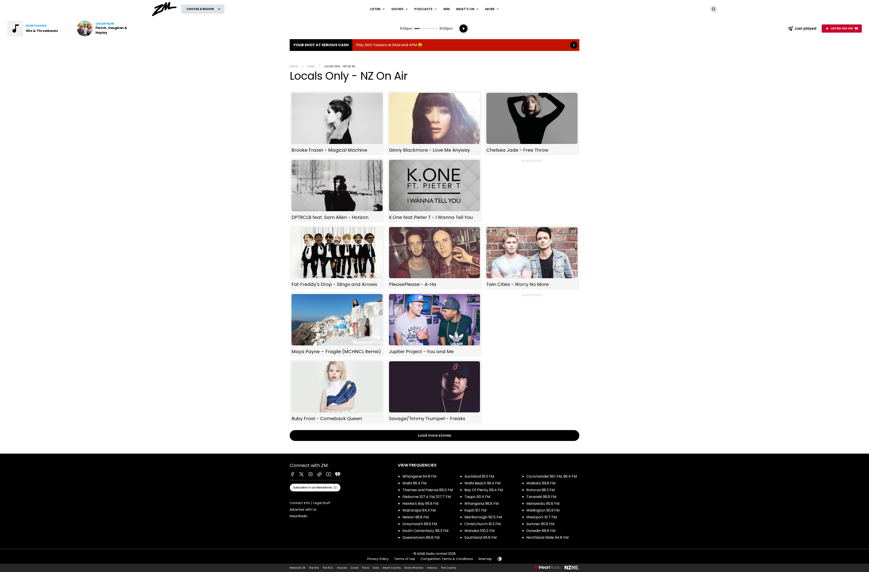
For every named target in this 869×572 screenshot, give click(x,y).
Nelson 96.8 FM (415, 517)
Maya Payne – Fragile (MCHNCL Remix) (337, 324)
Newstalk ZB (297, 568)
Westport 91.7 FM (541, 517)
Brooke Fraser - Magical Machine (337, 123)
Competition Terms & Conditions (446, 559)
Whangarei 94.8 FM (419, 476)
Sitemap (485, 559)
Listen (311, 66)
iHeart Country (391, 568)
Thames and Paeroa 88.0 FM (427, 490)
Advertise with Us (303, 509)
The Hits (314, 568)
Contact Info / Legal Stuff (310, 503)
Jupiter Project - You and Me (434, 324)
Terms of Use (404, 559)
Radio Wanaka (413, 568)
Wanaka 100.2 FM (479, 530)
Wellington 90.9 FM (542, 510)
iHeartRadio (299, 516)
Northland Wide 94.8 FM (547, 537)
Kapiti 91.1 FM (475, 510)
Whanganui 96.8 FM (481, 503)
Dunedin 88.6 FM (540, 530)
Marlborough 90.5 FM (483, 517)
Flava (365, 568)
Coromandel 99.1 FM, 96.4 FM (551, 476)
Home (294, 66)
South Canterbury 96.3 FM (425, 530)
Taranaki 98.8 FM (541, 496)
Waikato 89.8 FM (540, 483)
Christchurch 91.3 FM (482, 524)
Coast (354, 568)
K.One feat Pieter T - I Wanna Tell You (434, 190)
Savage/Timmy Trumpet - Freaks (434, 391)
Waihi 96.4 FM (414, 483)
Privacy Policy (378, 559)
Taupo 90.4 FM (477, 496)
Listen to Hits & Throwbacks (36, 28)
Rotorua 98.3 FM (540, 490)
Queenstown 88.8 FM (420, 537)
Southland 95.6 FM (480, 537)
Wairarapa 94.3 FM (419, 510)
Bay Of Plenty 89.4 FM (483, 490)
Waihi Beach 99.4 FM (482, 483)
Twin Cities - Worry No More (532, 257)
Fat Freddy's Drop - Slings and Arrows (337, 257)
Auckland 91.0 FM (479, 476)
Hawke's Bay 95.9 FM (420, 503)
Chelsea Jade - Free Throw (532, 123)
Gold (376, 568)
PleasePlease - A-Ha (434, 257)
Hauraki (342, 568)
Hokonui (432, 568)
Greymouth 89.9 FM (419, 524)
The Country (448, 568)
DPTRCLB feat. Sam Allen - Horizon (337, 190)
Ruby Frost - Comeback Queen (337, 391)
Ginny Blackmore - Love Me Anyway (434, 123)
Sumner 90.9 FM (540, 524)
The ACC (327, 568)
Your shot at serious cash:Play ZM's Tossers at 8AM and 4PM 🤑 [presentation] (434, 45)
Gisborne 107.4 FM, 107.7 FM (426, 496)
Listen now (106, 28)
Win (446, 9)
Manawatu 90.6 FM (542, 503)
